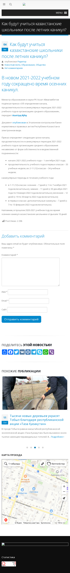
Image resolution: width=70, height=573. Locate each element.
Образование (28, 64)
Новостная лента (12, 64)
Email (5, 300)
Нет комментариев (14, 68)
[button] (59, 12)
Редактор (22, 61)
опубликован (19, 122)
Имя (4, 291)
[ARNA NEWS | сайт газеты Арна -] (35, 6)
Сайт (4, 309)
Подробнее (31, 402)
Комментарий (10, 254)
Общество (41, 64)
